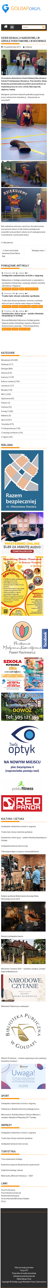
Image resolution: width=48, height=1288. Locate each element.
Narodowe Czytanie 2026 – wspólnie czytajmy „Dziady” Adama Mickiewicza (23, 970)
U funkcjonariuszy (31, 289)
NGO (40, 306)
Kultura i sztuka (25, 306)
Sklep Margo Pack (24, 1279)
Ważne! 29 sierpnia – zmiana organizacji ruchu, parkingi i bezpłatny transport (23, 1059)
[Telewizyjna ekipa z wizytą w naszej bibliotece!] (23, 872)
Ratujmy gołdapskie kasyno (12, 936)
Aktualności (8, 243)
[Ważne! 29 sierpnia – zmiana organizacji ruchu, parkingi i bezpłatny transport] (23, 1076)
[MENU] (12, 27)
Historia (15, 329)
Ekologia (4, 369)
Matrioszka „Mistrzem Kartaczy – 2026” (17, 1176)
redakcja (28, 47)
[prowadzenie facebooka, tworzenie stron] (21, 812)
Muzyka (34, 306)
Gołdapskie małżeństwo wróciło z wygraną (18, 826)
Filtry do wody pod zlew (24, 1268)
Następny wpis (38, 250)
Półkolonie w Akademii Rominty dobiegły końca (20, 1109)
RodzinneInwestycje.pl (10, 1196)
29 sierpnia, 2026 (10, 273)
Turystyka (5, 424)
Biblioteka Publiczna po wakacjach (15, 1006)
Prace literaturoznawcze (11, 1193)
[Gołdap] (5, 26)
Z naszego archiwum (9, 433)
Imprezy (15, 289)
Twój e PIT (24, 1270)
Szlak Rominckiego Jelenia (12, 1170)
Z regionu (5, 437)
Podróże (4, 407)
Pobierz (4, 403)
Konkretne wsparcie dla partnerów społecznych (20, 1165)
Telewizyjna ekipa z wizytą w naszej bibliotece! (20, 852)
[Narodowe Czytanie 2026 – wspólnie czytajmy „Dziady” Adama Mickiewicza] (23, 988)
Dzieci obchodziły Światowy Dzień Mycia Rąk (11, 253)
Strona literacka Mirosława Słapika (15, 1199)
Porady (4, 411)
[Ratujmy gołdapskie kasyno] (23, 951)
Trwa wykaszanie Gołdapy (11, 1159)
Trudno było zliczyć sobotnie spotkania (16, 832)
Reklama (4, 416)
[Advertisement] (24, 19)
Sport (21, 289)
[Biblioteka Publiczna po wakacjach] (23, 1031)
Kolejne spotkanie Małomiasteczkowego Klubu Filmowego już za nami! (20, 897)
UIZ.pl (3, 1201)
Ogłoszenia (5, 399)
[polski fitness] (22, 794)
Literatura (5, 386)
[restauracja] (22, 721)
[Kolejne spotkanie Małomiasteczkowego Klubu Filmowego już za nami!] (23, 917)
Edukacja (4, 364)
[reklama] (22, 616)
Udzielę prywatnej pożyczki (24, 1276)
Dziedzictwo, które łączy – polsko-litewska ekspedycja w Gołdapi (24, 839)
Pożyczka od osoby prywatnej (24, 1273)
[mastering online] (22, 555)
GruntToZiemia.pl (8, 1190)
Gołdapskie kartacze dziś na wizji (14, 846)
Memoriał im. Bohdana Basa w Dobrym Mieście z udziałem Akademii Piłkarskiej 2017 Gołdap (20, 1116)
